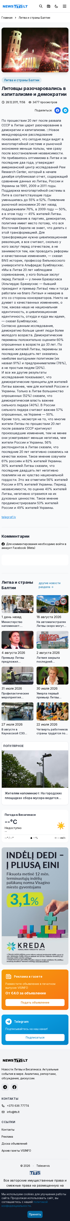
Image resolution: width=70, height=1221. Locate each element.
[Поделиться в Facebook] (57, 110)
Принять (35, 1214)
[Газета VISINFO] (48, 6)
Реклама (7, 1136)
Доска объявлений (14, 1143)
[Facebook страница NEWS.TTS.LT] (14, 1087)
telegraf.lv (9, 517)
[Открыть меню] (64, 6)
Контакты (8, 1129)
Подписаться (35, 1037)
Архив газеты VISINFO (16, 1150)
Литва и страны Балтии (34, 17)
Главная (7, 17)
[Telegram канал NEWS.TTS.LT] (5, 1087)
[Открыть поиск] (40, 6)
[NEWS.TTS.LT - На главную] (15, 6)
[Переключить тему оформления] (56, 6)
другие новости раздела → (49, 585)
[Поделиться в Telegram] (65, 110)
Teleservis (43, 1165)
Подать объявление (35, 1002)
